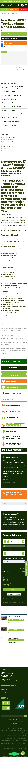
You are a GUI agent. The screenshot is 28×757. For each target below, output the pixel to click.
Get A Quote (9, 43)
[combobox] (14, 561)
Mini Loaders (4, 692)
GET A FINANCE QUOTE (14, 1)
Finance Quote (5, 9)
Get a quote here (7, 479)
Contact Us (20, 721)
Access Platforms (5, 691)
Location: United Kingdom (12, 361)
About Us (18, 719)
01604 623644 (8, 679)
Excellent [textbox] (6, 561)
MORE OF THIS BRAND (13, 393)
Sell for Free (23, 9)
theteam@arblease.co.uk (10, 333)
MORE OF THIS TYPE (12, 399)
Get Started (11, 719)
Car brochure (14, 375)
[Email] (1, 42)
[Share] (1, 45)
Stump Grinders (5, 689)
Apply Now (13, 589)
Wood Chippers (5, 688)
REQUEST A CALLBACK (26, 568)
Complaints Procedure (10, 721)
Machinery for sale (14, 9)
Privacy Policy (14, 723)
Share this (15, 368)
